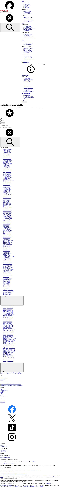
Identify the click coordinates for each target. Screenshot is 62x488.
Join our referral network (29, 97)
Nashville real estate (7, 234)
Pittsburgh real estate (7, 247)
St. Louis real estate (6, 280)
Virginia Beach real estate (8, 288)
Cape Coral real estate (7, 173)
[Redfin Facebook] (12, 413)
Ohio (4, 344)
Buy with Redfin (27, 11)
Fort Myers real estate (7, 195)
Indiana (4, 322)
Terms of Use (25, 461)
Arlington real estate (7, 152)
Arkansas (4, 311)
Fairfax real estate (6, 191)
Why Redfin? (3, 389)
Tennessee (5, 352)
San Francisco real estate (7, 267)
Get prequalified (27, 78)
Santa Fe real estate (6, 271)
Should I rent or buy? (28, 29)
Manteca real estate (6, 222)
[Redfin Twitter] (12, 422)
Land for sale (26, 6)
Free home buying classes (29, 19)
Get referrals (2, 378)
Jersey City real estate (7, 211)
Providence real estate (7, 253)
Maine (4, 327)
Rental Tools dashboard (28, 35)
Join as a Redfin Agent (28, 96)
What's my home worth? (28, 43)
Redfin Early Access (28, 13)
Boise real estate (6, 165)
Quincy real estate (6, 254)
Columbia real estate (7, 181)
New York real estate (7, 237)
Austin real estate (6, 156)
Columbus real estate (7, 182)
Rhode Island (5, 349)
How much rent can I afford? (29, 28)
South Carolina (6, 350)
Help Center (2, 402)
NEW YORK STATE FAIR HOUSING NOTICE (33, 486)
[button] (11, 6)
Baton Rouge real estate (7, 160)
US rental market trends (28, 36)
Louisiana (5, 326)
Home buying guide (28, 18)
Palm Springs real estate (7, 244)
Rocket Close (3, 450)
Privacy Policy (32, 461)
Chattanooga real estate (7, 177)
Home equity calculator (28, 88)
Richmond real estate (7, 258)
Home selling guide (28, 56)
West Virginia (5, 358)
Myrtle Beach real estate (7, 230)
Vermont (4, 355)
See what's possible (25, 75)
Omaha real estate (6, 241)
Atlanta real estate (6, 154)
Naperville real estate (7, 231)
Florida (4, 316)
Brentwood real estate (7, 169)
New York (5, 341)
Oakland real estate (6, 239)
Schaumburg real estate (7, 274)
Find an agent (26, 52)
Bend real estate (6, 162)
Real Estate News (3, 396)
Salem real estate (6, 263)
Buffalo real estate (6, 171)
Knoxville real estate (7, 213)
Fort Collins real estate (7, 193)
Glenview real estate (7, 203)
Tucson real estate (6, 286)
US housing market (28, 21)
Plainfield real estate (7, 248)
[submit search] (10, 27)
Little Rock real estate (7, 216)
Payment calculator (27, 85)
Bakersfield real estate (7, 158)
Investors (2, 394)
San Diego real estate (7, 266)
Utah (4, 354)
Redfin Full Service (28, 51)
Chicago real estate (6, 178)
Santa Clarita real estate (7, 270)
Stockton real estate (6, 282)
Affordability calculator (28, 17)
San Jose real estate (6, 268)
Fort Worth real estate (7, 196)
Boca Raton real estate (7, 164)
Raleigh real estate (6, 255)
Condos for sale (27, 5)
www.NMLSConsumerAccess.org (47, 476)
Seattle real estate (6, 277)
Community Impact (4, 390)
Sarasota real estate (6, 272)
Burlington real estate (7, 172)
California (5, 312)
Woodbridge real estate (7, 293)
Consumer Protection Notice (21, 473)
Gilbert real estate (6, 202)
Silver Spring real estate (7, 278)
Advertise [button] (2, 403)
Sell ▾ (23, 40)
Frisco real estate (6, 201)
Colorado (4, 313)
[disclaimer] (9, 117)
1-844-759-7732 (49, 483)
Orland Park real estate (7, 242)
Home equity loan (27, 81)
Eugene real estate (6, 190)
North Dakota (5, 343)
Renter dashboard (27, 26)
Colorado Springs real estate (8, 180)
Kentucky (5, 325)
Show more (3, 304)
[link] (31, 73)
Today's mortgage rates (28, 79)
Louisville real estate (7, 219)
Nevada (4, 337)
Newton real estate (6, 238)
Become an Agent (3, 377)
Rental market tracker (28, 27)
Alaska (4, 309)
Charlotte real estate (6, 176)
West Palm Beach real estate (8, 291)
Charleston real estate (7, 175)
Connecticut (5, 314)
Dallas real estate (6, 183)
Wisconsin (5, 360)
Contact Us (2, 400)
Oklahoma (5, 345)
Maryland (5, 328)
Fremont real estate (6, 199)
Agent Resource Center (28, 98)
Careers (1, 380)
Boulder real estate (6, 167)
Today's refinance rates (28, 80)
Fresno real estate (6, 200)
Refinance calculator (28, 89)
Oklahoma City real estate (8, 240)
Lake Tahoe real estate (7, 214)
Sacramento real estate (7, 261)
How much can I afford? (29, 86)
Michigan (5, 330)
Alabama (4, 308)
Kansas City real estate (7, 212)
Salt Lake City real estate (7, 264)
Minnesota (5, 331)
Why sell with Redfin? (28, 48)
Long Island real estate (7, 217)
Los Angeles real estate (7, 218)
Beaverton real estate (7, 161)
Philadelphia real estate (7, 245)
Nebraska (5, 336)
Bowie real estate (6, 168)
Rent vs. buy (26, 90)
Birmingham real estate (7, 163)
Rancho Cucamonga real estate (9, 256)
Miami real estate (6, 226)
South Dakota (5, 351)
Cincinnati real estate (7, 179)
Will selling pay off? (28, 57)
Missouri (4, 334)
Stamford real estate (6, 281)
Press (1, 393)
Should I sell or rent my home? (30, 37)
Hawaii (4, 318)
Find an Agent (27, 95)
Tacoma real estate (6, 283)
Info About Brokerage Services (9, 473)
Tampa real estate (6, 284)
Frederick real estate (7, 198)
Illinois (4, 321)
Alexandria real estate (7, 150)
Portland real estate (6, 251)
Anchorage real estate (7, 151)
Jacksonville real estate (7, 209)
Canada (8, 457)
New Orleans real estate (7, 235)
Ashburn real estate (6, 153)
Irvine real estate (6, 208)
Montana (4, 335)
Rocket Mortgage (3, 451)
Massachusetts (5, 329)
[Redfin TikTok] (12, 431)
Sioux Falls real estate (7, 279)
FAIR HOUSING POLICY (13, 486)
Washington (5, 357)
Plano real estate (6, 250)
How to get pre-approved (29, 91)
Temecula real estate (7, 285)
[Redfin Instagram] (12, 441)
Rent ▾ (23, 23)
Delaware (5, 315)
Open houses (26, 7)
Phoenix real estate (6, 246)
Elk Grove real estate (7, 189)
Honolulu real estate (7, 205)
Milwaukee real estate (7, 227)
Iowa (4, 323)
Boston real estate (6, 166)
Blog (1, 395)
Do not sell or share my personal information (8, 463)
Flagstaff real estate (6, 192)
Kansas (4, 324)
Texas (4, 353)
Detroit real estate (6, 187)
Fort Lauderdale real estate (8, 194)
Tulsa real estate (6, 287)
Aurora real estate (6, 155)
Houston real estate (6, 206)
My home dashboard (28, 44)
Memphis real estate (6, 224)
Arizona (4, 310)
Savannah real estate (7, 273)
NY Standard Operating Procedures (34, 469)
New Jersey (5, 339)
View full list (12, 306)
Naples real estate (6, 232)
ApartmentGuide (3, 446)
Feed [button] (23, 100)
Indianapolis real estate (7, 207)
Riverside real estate (7, 259)
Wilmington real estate (7, 292)
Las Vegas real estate (7, 215)
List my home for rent (28, 34)
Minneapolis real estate (7, 228)
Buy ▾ (23, 1)
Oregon (4, 347)
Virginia (4, 356)
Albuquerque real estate (7, 149)
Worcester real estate (7, 294)
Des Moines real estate (7, 186)
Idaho (4, 319)
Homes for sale (27, 4)
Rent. (1, 445)
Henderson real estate (7, 204)
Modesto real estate (6, 229)
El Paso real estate (6, 188)
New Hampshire (6, 338)
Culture (1, 392)
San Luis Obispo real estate (8, 269)
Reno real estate (6, 257)
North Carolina (6, 342)
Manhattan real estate (7, 221)
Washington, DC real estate (8, 290)
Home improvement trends (29, 58)
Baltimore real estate (7, 159)
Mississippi (5, 332)
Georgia (4, 317)
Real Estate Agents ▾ (26, 93)
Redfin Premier (27, 12)
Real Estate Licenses (10, 471)
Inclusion (2, 391)
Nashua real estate (6, 233)
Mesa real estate (6, 225)
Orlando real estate (6, 243)
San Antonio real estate (7, 265)
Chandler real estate (6, 174)
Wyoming (5, 361)
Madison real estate (6, 220)
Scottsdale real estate (7, 276)
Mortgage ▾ (24, 61)
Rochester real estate (7, 260)
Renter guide (26, 30)
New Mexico (5, 340)
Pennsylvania (5, 348)
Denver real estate (6, 185)
